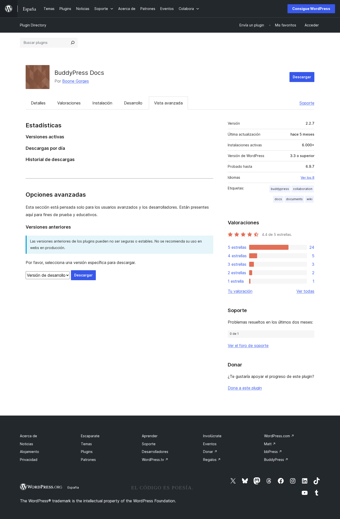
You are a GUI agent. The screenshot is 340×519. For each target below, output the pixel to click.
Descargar (302, 77)
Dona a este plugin (245, 387)
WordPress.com (279, 436)
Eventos (210, 444)
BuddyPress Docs (79, 72)
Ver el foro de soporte (248, 345)
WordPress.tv (155, 459)
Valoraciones (69, 102)
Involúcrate (212, 436)
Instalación (102, 102)
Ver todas (305, 291)
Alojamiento (29, 451)
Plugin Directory (33, 25)
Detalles (38, 102)
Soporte (306, 102)
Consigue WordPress (311, 8)
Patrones (88, 459)
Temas (86, 444)
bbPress (273, 451)
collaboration (302, 189)
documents (294, 199)
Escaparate (90, 436)
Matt (270, 444)
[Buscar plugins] (73, 43)
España (73, 487)
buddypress (280, 189)
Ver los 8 (307, 177)
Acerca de (28, 436)
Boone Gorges (75, 81)
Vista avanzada (168, 102)
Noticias (26, 444)
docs (278, 199)
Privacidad (28, 459)
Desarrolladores (155, 451)
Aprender (150, 436)
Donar (210, 451)
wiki (309, 199)
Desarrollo (133, 102)
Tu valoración (240, 291)
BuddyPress (276, 459)
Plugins (87, 451)
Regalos (212, 459)
